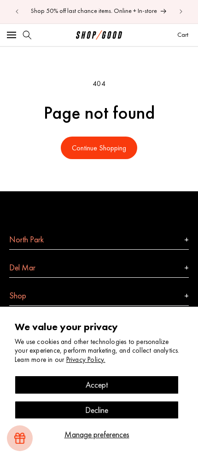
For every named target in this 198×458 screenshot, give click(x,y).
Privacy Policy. (85, 359)
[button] (11, 35)
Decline (96, 410)
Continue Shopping (99, 148)
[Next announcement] (181, 11)
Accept (97, 384)
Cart (184, 34)
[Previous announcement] (17, 11)
